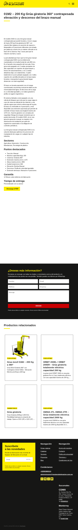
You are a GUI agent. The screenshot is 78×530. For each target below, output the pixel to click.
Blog (42, 460)
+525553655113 (46, 471)
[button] (73, 4)
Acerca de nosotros (65, 448)
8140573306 (64, 518)
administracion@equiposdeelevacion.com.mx (57, 474)
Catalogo (43, 451)
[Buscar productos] (69, 4)
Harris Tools (12, 408)
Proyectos (44, 457)
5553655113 (64, 501)
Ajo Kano (22, 526)
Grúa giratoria (14, 412)
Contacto (62, 451)
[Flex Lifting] (19, 31)
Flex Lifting (12, 358)
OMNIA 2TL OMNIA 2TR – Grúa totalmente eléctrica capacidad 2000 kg (56, 415)
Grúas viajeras (45, 448)
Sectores (44, 454)
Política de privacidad (66, 454)
